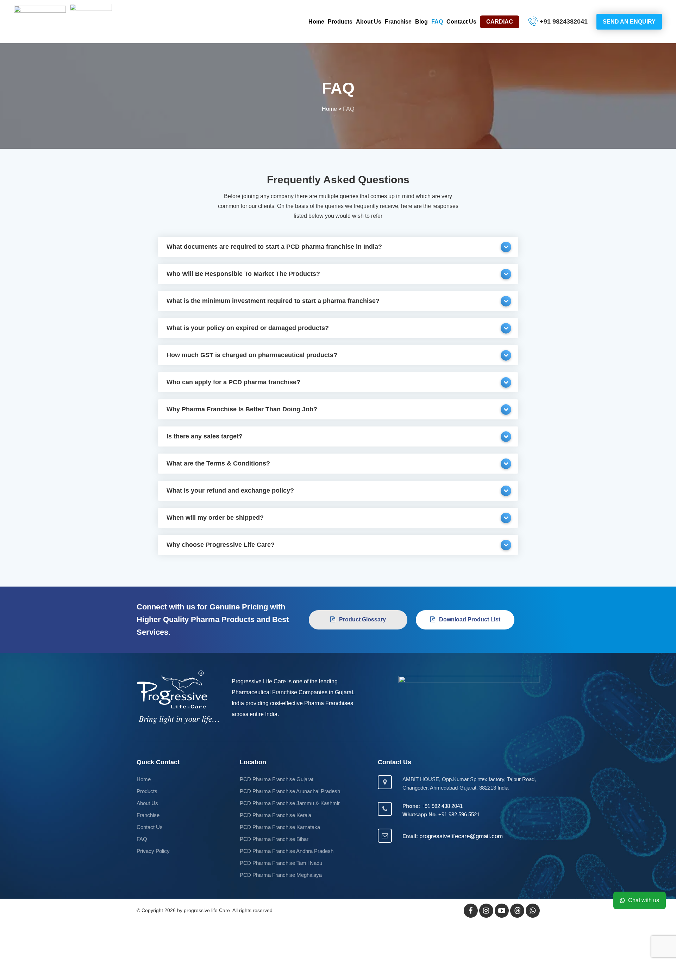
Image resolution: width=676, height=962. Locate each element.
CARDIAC (499, 22)
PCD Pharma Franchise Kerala (275, 815)
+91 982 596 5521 (459, 814)
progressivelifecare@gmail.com (461, 836)
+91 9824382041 (564, 21)
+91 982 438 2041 (442, 806)
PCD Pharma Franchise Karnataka (280, 827)
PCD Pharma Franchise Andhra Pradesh (286, 851)
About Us (368, 22)
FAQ (437, 22)
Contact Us (461, 22)
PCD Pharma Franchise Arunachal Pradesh (290, 791)
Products (340, 22)
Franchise (398, 22)
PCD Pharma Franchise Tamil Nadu (281, 863)
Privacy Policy (153, 851)
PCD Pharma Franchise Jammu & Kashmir (290, 803)
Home (316, 22)
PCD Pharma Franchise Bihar (274, 839)
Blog (421, 22)
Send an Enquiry (629, 22)
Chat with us (643, 900)
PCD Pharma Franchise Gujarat (276, 779)
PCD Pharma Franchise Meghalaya (281, 875)
